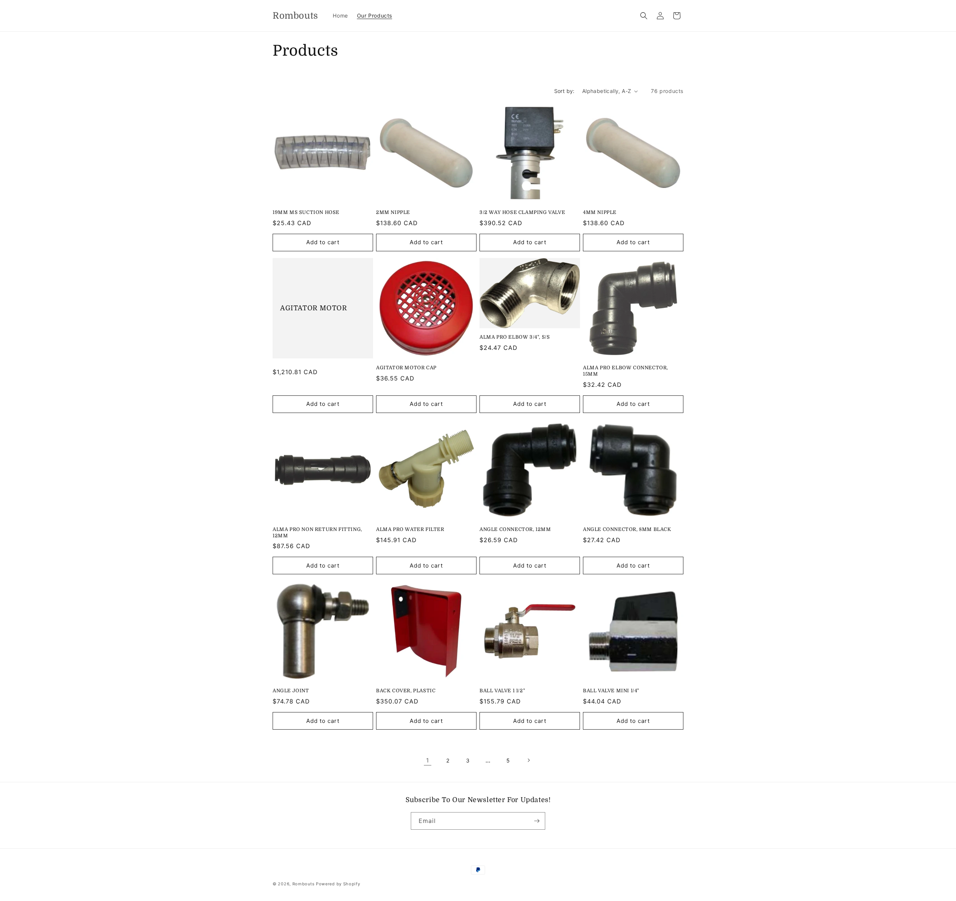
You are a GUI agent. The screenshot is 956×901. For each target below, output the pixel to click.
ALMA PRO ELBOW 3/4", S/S (514, 337)
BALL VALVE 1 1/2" (502, 690)
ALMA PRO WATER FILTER (410, 529)
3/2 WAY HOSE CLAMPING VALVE (522, 212)
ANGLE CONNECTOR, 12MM (515, 529)
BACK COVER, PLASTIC (405, 690)
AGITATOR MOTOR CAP (406, 367)
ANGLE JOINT (291, 690)
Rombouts (303, 883)
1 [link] (427, 760)
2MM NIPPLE (393, 212)
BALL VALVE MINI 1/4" (611, 690)
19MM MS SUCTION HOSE (306, 212)
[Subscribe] (536, 821)
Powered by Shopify (338, 883)
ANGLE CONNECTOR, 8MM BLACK (627, 529)
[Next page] (528, 760)
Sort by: (564, 91)
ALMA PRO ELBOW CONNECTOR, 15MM (625, 371)
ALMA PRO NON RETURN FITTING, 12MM (317, 532)
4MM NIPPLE (600, 212)
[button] (644, 15)
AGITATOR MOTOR (313, 308)
